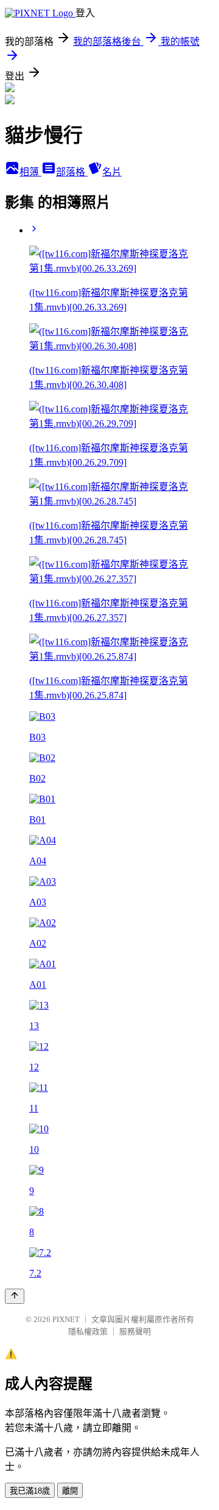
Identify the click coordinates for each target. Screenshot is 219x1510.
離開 (70, 1490)
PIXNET (66, 1319)
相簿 (30, 172)
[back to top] (14, 1296)
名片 (112, 172)
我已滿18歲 (30, 1490)
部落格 (72, 172)
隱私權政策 (88, 1331)
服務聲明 (135, 1331)
